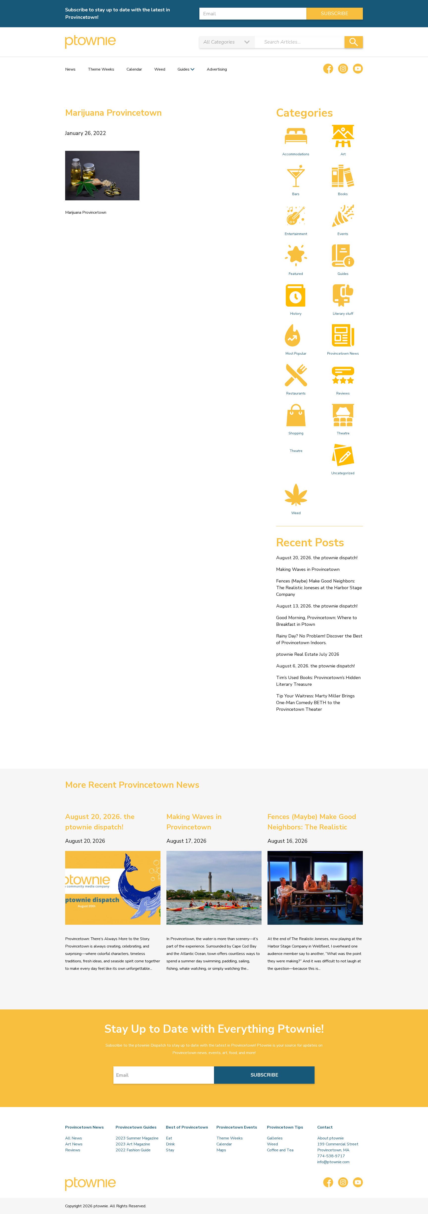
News (70, 69)
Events (343, 234)
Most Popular (296, 353)
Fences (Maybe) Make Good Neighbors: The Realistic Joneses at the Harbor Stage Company (319, 587)
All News (73, 1138)
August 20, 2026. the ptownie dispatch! (316, 558)
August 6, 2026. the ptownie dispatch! (315, 666)
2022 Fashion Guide (133, 1150)
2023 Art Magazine (133, 1144)
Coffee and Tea (280, 1150)
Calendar (134, 69)
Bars (295, 194)
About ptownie (330, 1138)
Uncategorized (342, 473)
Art (343, 154)
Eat (169, 1138)
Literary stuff (343, 313)
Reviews (343, 393)
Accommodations (295, 154)
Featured (296, 273)
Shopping (296, 433)
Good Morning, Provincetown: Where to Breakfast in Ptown (316, 621)
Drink (170, 1144)
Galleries (275, 1138)
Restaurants (296, 393)
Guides (343, 273)
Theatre (343, 433)
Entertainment (296, 234)
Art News (73, 1144)
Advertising (217, 69)
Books (343, 194)
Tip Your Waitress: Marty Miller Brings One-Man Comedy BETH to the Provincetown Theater (315, 702)
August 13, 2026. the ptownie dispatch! (316, 606)
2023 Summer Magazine (137, 1138)
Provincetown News (343, 353)
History (295, 313)
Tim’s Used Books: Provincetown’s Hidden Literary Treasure (318, 681)
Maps (221, 1150)
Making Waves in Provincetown (308, 569)
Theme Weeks (101, 69)
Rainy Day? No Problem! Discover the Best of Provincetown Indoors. (319, 639)
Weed (159, 69)
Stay (170, 1150)
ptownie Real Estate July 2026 (307, 654)
